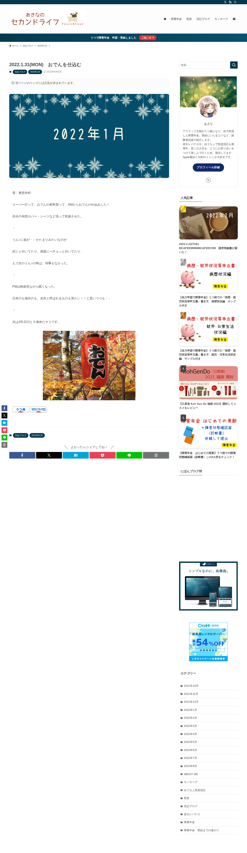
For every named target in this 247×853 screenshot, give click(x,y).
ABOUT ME (191, 773)
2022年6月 (190, 750)
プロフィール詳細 (208, 167)
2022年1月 (35, 72)
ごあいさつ (147, 37)
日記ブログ (20, 72)
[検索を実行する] (234, 65)
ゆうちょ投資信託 (195, 790)
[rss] (230, 2)
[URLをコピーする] (156, 455)
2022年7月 (190, 757)
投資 (186, 798)
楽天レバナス (192, 814)
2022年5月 (190, 741)
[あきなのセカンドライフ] (47, 18)
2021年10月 (191, 685)
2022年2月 (190, 717)
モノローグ (190, 782)
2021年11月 (191, 693)
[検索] (235, 2)
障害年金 (189, 822)
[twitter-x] (225, 2)
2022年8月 (190, 766)
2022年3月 (190, 725)
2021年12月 (191, 701)
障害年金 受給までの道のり (201, 830)
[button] (22, 455)
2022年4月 (190, 733)
